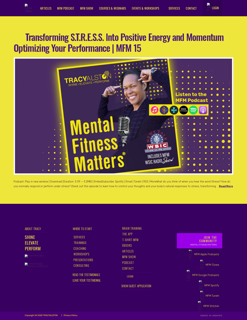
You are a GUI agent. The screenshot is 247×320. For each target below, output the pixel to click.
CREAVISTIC (217, 316)
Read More (226, 186)
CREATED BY (206, 316)
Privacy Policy (70, 315)
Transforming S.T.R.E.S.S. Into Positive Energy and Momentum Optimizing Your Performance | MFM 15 (119, 42)
